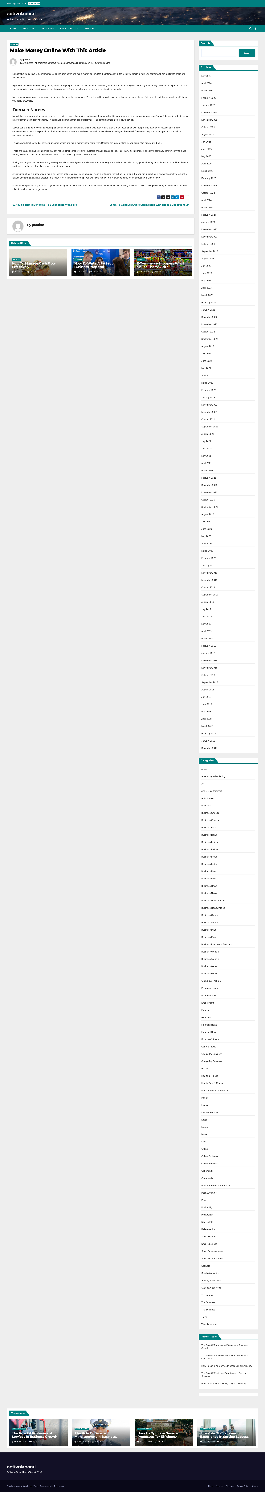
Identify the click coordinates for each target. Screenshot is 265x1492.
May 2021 (206, 456)
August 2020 (207, 514)
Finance (205, 1010)
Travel (204, 1317)
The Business (208, 1302)
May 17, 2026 (146, 1442)
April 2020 (206, 543)
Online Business (209, 1156)
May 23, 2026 (20, 1442)
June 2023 (206, 273)
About (204, 769)
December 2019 (209, 573)
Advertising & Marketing (213, 776)
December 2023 (209, 229)
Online (204, 1149)
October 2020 (208, 500)
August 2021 (207, 434)
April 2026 (206, 83)
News (204, 1142)
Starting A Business (211, 1280)
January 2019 (208, 653)
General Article (208, 1047)
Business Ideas (209, 827)
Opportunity (207, 1171)
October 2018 (208, 675)
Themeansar (59, 1486)
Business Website (210, 952)
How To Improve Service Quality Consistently (224, 1383)
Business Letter (209, 857)
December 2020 (209, 485)
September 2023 (209, 251)
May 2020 (206, 536)
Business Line (208, 871)
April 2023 (206, 288)
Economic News (209, 988)
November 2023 (209, 237)
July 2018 (206, 697)
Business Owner (209, 915)
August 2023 (207, 258)
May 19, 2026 (83, 1442)
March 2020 (207, 551)
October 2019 (208, 587)
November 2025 (209, 120)
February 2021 (208, 478)
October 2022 (208, 332)
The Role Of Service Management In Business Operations (95, 1436)
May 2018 (206, 711)
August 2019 (207, 602)
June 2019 (206, 616)
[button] (250, 28)
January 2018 (208, 741)
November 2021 (209, 412)
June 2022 (206, 361)
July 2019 (206, 609)
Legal (204, 1120)
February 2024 (208, 215)
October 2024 (208, 193)
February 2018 (208, 733)
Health (204, 1068)
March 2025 (207, 171)
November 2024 (209, 185)
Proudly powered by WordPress (20, 1486)
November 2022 (209, 324)
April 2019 (206, 631)
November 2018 (209, 668)
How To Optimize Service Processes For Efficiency (226, 1366)
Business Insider (209, 842)
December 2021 (209, 405)
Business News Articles (213, 900)
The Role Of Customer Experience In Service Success (224, 1435)
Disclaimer (47, 28)
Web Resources (209, 1324)
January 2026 (208, 105)
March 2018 (207, 726)
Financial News (209, 1025)
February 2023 (208, 302)
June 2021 (206, 448)
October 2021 (208, 419)
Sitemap (90, 28)
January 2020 (208, 565)
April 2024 (206, 200)
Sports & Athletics (210, 1273)
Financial (206, 1017)
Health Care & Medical (212, 1083)
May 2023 (206, 280)
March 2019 (207, 638)
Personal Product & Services (215, 1185)
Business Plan (208, 930)
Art (202, 784)
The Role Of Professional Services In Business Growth (34, 1435)
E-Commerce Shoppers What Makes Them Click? (160, 265)
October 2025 (208, 127)
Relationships (208, 1229)
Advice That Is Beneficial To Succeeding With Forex (46, 204)
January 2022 (208, 397)
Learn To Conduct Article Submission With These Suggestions (148, 204)
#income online (62, 63)
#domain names (46, 63)
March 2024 (207, 207)
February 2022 (208, 390)
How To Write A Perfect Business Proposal (93, 265)
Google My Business (211, 1054)
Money (204, 1127)
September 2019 (209, 595)
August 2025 (207, 134)
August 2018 (207, 690)
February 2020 (208, 558)
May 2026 (206, 76)
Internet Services (209, 1112)
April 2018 (206, 719)
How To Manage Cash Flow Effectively (33, 265)
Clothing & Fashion (211, 981)
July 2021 (206, 441)
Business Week (209, 966)
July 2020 (206, 521)
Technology (207, 1295)
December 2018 (209, 660)
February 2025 (208, 178)
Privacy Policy (69, 28)
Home (13, 28)
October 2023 (208, 244)
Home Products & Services (214, 1090)
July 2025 (206, 142)
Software (205, 1266)
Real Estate (207, 1222)
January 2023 (208, 310)
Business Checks (210, 813)
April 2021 (206, 463)
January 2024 (208, 222)
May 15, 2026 (209, 1442)
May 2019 (206, 624)
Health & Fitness (209, 1076)
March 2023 (207, 295)
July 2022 (206, 353)
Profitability (207, 1207)
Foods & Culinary (210, 1039)
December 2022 (209, 317)
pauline (26, 59)
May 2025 (206, 156)
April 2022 (206, 375)
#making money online (82, 63)
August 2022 (207, 346)
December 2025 (209, 112)
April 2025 (206, 164)
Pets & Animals (209, 1193)
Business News (209, 886)
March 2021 (207, 470)
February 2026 (208, 98)
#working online (102, 63)
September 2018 (209, 682)
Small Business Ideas (212, 1251)
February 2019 (208, 646)
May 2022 (206, 368)
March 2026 (207, 90)
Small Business (209, 1236)
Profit (204, 1200)
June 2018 (206, 704)
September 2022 (209, 339)
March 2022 (207, 383)
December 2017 (209, 748)
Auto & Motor (207, 798)
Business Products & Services (216, 944)
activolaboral (21, 14)
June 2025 (206, 149)
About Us (29, 28)
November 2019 (209, 580)
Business (14, 44)
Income (205, 1098)
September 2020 (209, 507)
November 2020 (209, 492)
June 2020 (206, 529)
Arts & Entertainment (211, 791)
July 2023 (206, 266)
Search (205, 43)
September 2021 (209, 427)
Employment (207, 1003)
